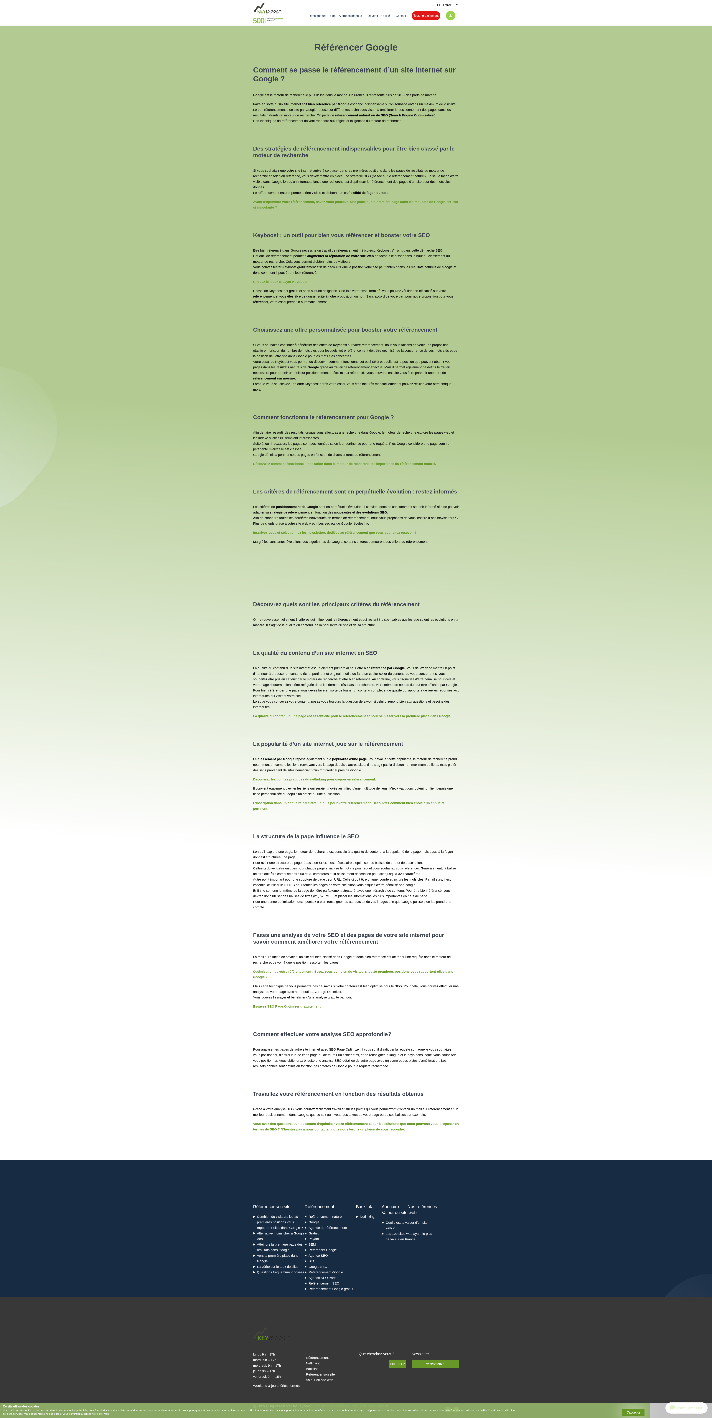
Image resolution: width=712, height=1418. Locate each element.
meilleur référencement (433, 1109)
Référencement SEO (324, 1283)
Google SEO (318, 1267)
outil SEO (372, 362)
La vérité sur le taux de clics (277, 1267)
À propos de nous (350, 15)
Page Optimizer (348, 1049)
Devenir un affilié (379, 15)
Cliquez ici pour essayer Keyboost (280, 282)
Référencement (319, 1206)
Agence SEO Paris (322, 1278)
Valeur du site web (399, 1212)
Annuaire (390, 1206)
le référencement (351, 70)
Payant (314, 1239)
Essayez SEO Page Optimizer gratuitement (287, 1006)
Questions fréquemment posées (280, 1272)
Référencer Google (323, 1250)
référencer (359, 235)
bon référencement (272, 110)
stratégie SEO (360, 176)
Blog (332, 15)
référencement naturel (352, 115)
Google (314, 1222)
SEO (384, 115)
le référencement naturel (406, 176)
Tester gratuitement (426, 15)
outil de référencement (275, 256)
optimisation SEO (291, 902)
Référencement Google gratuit (331, 1289)
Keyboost (265, 235)
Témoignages (317, 15)
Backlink (364, 1206)
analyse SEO (338, 1034)
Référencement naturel (325, 1217)
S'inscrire (435, 1364)
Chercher (397, 1364)
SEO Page (318, 992)
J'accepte (633, 1412)
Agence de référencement (328, 1228)
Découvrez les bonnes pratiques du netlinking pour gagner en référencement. (314, 779)
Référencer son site (272, 1206)
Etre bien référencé (267, 250)
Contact (401, 15)
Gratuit (314, 1233)
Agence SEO (318, 1255)
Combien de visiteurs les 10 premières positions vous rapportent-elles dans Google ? (280, 1222)
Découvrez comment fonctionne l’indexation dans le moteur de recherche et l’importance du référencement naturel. (344, 464)
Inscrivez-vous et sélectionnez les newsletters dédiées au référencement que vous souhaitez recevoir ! (334, 532)
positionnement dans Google (287, 1115)
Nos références (422, 1206)
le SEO (350, 836)
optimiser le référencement (372, 182)
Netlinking (367, 1217)
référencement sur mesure (274, 378)
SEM (312, 1244)
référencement (292, 121)
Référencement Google (326, 1272)
